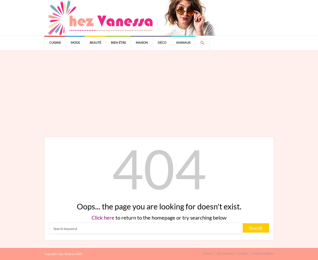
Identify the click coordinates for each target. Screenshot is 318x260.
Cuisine (55, 42)
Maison (142, 42)
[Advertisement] (159, 83)
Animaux (183, 42)
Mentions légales (263, 253)
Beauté (95, 42)
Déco (162, 42)
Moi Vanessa (225, 253)
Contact (242, 253)
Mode (75, 42)
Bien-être (118, 42)
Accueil (207, 253)
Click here (103, 217)
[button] (202, 43)
